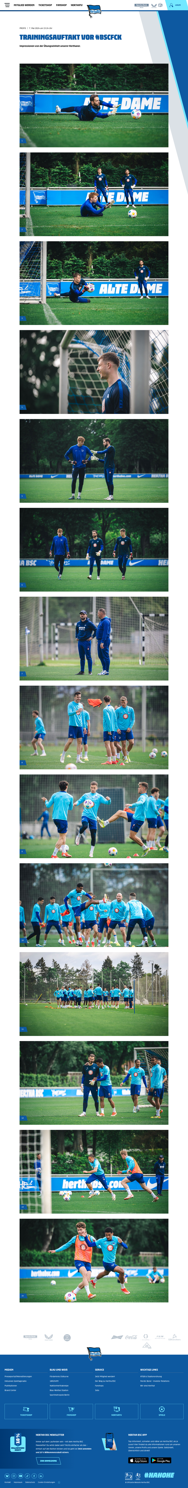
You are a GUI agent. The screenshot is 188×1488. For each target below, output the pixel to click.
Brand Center (10, 1390)
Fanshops (99, 1385)
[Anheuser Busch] (117, 1337)
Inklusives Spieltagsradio (15, 1381)
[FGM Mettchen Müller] (160, 1337)
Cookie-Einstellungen (46, 1482)
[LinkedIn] (40, 1477)
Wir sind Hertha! (147, 1385)
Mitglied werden (24, 5)
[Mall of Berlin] (67, 1338)
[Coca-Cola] (131, 1337)
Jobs (97, 1390)
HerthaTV (76, 5)
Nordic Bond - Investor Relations (154, 1381)
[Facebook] (34, 1477)
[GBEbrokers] (174, 1337)
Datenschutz (30, 1482)
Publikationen (11, 1385)
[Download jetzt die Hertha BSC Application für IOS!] (138, 1462)
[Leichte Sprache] (160, 5)
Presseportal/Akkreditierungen (18, 1376)
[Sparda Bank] (142, 5)
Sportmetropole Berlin (59, 1395)
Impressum (18, 1482)
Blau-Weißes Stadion (59, 1390)
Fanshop (61, 5)
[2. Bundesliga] (128, 1476)
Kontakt (8, 1482)
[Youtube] (20, 1477)
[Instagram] (13, 1477)
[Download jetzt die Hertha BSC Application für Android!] (161, 1462)
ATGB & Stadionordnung (151, 1376)
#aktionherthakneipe (59, 1385)
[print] (59, 1482)
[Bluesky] (7, 1477)
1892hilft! (54, 1381)
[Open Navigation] (7, 5)
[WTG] (147, 1345)
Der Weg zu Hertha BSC (105, 1381)
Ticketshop (45, 5)
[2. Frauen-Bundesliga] (138, 1476)
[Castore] (154, 5)
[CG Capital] (146, 1337)
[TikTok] (27, 1477)
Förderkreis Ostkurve (59, 1376)
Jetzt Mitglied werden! (105, 1376)
